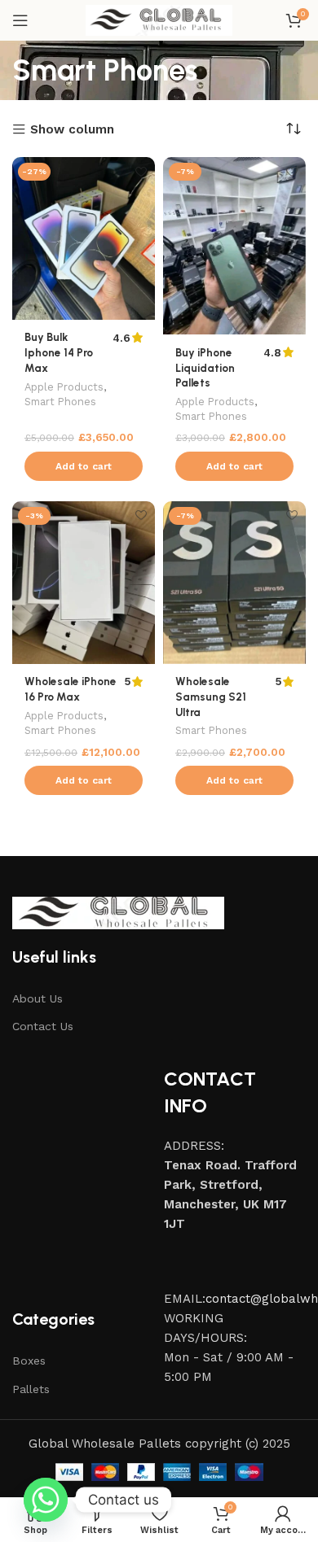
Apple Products (64, 387)
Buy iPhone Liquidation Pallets (205, 368)
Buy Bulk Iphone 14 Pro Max (58, 352)
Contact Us (42, 1026)
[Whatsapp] (46, 1500)
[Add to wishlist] (140, 171)
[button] (83, 466)
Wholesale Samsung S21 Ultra (210, 697)
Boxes (29, 1360)
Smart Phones (60, 401)
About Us (37, 998)
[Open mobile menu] (20, 20)
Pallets (31, 1389)
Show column (72, 130)
